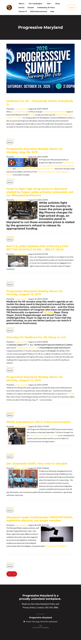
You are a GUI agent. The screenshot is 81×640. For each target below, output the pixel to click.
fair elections (49, 169)
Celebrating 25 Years (46, 8)
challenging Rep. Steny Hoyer (54, 112)
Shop (57, 4)
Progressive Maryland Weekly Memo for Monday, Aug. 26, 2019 (34, 150)
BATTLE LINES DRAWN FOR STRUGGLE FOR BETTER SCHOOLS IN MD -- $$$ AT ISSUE (37, 248)
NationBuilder (44, 627)
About (21, 4)
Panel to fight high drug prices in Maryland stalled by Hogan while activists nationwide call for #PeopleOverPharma (39, 192)
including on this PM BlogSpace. (56, 546)
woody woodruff (20, 109)
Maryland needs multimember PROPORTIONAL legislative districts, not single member (39, 519)
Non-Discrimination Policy (43, 604)
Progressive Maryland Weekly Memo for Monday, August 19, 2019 (34, 293)
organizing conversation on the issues (43, 435)
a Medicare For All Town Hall (27, 348)
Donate (31, 8)
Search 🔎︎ (23, 11)
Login (71, 8)
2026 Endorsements (38, 11)
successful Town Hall (20, 112)
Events (21, 8)
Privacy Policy (29, 607)
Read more (10, 139)
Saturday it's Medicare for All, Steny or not (36, 337)
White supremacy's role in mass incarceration (38, 422)
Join (49, 4)
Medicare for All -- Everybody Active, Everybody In (39, 102)
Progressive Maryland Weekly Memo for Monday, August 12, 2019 (34, 378)
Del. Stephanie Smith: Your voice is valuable (36, 463)
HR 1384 (31, 115)
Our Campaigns (36, 4)
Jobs (52, 11)
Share (9, 142)
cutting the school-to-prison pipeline (30, 169)
